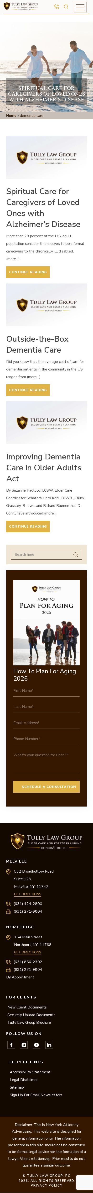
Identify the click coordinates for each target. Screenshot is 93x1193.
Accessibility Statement (30, 1072)
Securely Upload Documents (31, 1015)
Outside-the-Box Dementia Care (37, 344)
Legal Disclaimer (24, 1079)
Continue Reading (28, 272)
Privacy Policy (46, 1185)
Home (11, 115)
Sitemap (17, 1087)
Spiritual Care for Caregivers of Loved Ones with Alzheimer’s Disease (43, 208)
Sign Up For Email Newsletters (36, 1095)
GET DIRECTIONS (27, 894)
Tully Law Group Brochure (29, 1022)
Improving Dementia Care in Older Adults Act (44, 467)
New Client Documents (27, 1007)
